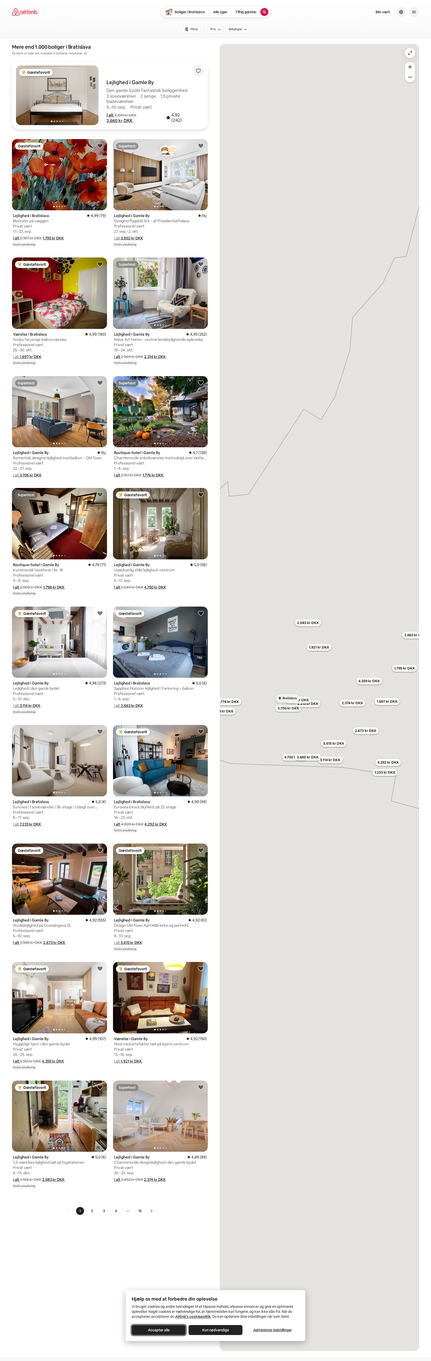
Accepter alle (159, 1330)
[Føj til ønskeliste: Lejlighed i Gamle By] (201, 146)
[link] (68, 1211)
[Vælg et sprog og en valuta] (401, 12)
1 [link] (80, 1211)
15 (140, 1211)
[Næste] (151, 1211)
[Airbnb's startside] (24, 12)
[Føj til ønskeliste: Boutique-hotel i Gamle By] (201, 383)
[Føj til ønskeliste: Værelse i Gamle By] (201, 968)
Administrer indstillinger (272, 1330)
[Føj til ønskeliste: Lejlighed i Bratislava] (100, 146)
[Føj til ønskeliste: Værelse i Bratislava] (100, 264)
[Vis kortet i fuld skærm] (410, 53)
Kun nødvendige (215, 1330)
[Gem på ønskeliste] (198, 70)
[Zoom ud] (410, 77)
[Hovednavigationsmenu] (414, 12)
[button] (110, 115)
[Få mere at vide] (85, 53)
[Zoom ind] (410, 67)
